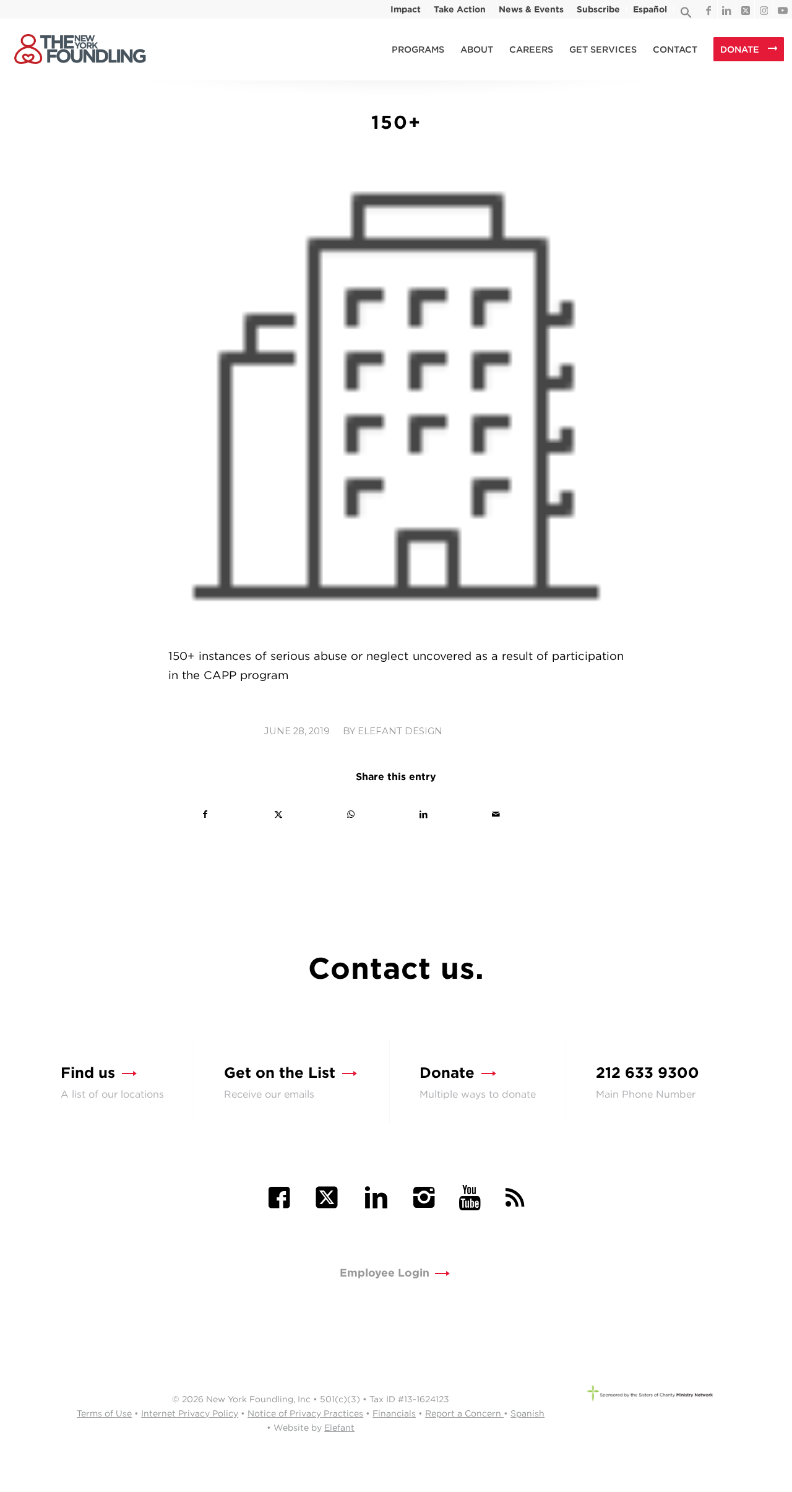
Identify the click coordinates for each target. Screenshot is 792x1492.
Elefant (339, 1428)
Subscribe (598, 9)
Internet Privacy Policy (189, 1413)
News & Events (531, 9)
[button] (686, 15)
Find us (88, 1073)
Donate (447, 1073)
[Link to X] (745, 9)
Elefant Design (400, 731)
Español (650, 9)
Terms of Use (104, 1413)
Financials (394, 1413)
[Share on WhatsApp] (351, 814)
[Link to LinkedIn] (727, 9)
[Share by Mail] (496, 814)
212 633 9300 (647, 1073)
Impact (405, 9)
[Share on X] (278, 814)
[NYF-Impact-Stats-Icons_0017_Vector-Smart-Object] (396, 402)
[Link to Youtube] (782, 9)
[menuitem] (406, 9)
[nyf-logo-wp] (79, 49)
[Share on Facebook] (205, 814)
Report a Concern (464, 1413)
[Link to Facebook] (708, 9)
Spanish (527, 1413)
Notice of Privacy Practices (305, 1413)
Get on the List (279, 1073)
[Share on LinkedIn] (423, 814)
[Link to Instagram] (764, 9)
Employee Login (384, 1272)
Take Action (460, 9)
